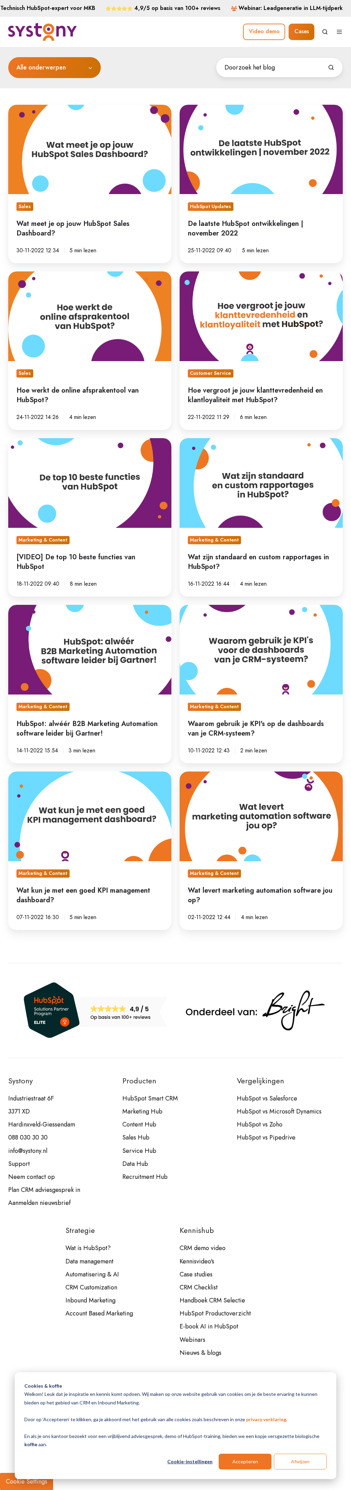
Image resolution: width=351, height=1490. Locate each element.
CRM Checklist (199, 1287)
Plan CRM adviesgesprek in (44, 1189)
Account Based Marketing (99, 1313)
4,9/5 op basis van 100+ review (176, 8)
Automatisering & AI (92, 1274)
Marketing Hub (142, 1111)
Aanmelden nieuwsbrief (39, 1202)
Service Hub (139, 1150)
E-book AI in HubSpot (209, 1326)
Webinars (192, 1339)
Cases (301, 31)
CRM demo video (203, 1248)
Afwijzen (300, 1461)
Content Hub (139, 1124)
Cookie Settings (26, 1481)
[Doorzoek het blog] (331, 67)
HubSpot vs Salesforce (267, 1098)
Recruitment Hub (145, 1176)
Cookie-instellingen (190, 1461)
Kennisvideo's (197, 1261)
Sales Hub (135, 1137)
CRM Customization (91, 1287)
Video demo (264, 31)
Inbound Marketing (90, 1300)
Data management (89, 1261)
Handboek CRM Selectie (212, 1300)
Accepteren (245, 1461)
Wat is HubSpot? (88, 1248)
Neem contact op (31, 1176)
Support (19, 1163)
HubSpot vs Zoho (259, 1124)
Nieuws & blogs (200, 1352)
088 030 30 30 (28, 1137)
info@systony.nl (27, 1150)
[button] (325, 31)
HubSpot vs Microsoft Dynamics (279, 1111)
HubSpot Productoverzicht (215, 1313)
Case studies (196, 1274)
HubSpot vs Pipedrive (266, 1137)
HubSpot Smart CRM (150, 1098)
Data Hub (135, 1163)
